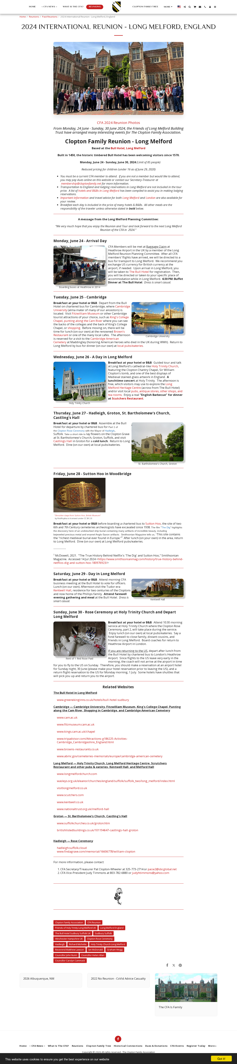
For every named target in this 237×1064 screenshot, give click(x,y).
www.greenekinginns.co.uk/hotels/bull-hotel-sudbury (93, 700)
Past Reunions (49, 16)
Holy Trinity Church (79, 403)
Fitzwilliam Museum (86, 313)
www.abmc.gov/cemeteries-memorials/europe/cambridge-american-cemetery (109, 756)
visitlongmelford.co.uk (72, 788)
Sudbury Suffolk (103, 933)
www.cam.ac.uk (67, 717)
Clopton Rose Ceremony (71, 430)
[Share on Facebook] (167, 965)
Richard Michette (78, 944)
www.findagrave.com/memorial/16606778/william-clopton (96, 851)
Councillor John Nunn (66, 955)
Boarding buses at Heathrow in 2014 (79, 287)
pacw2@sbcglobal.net (162, 869)
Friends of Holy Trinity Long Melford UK (75, 927)
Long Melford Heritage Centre (140, 386)
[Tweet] (174, 965)
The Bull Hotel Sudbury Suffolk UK (73, 933)
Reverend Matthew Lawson (69, 949)
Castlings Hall (62, 441)
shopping (74, 328)
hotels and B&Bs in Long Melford (98, 191)
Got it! (221, 1058)
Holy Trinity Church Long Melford (108, 944)
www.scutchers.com (70, 795)
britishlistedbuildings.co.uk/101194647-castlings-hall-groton (97, 830)
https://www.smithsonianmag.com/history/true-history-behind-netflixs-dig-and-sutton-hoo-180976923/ (118, 561)
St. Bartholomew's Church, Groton (157, 463)
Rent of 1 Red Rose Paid (79, 658)
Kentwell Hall (157, 599)
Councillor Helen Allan (92, 955)
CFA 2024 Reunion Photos (118, 122)
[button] (184, 7)
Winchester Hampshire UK (69, 938)
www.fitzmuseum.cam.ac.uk (75, 724)
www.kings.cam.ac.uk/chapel (76, 731)
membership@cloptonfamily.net (81, 183)
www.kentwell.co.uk (70, 802)
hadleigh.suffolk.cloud (72, 848)
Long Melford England (112, 927)
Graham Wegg (114, 949)
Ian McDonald (95, 949)
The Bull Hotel (139, 272)
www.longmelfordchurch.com (77, 774)
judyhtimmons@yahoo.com (150, 873)
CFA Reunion (94, 922)
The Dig (166, 527)
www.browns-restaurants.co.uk (78, 749)
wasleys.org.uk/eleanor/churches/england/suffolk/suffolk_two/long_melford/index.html (116, 781)
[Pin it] (180, 965)
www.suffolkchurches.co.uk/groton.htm (83, 823)
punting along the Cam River (83, 321)
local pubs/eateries (130, 346)
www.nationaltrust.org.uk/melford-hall (83, 809)
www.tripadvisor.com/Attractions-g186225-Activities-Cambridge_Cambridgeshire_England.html (92, 740)
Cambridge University (158, 336)
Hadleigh (110, 430)
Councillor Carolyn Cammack (70, 960)
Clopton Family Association (69, 922)
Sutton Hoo (153, 524)
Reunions (34, 16)
